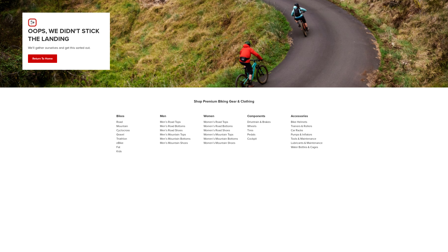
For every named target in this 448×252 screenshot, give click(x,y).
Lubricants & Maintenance (307, 143)
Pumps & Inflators (301, 134)
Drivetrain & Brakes (259, 122)
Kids (119, 151)
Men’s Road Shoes (171, 130)
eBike (119, 143)
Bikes (120, 116)
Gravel (120, 134)
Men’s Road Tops (170, 122)
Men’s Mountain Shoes (174, 143)
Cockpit (252, 139)
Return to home (42, 59)
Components (256, 116)
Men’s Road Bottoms (172, 126)
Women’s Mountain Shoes (219, 143)
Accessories (299, 116)
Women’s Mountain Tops (218, 134)
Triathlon (121, 139)
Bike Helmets (299, 122)
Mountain (122, 126)
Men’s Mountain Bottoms (175, 139)
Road (119, 122)
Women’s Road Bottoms (218, 126)
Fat (118, 147)
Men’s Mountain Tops (173, 134)
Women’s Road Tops (216, 122)
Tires (250, 130)
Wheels (251, 126)
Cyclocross (123, 130)
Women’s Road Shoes (217, 130)
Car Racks (297, 130)
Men (163, 116)
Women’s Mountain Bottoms (221, 139)
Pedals (251, 134)
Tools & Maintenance (303, 139)
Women (209, 116)
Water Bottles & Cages (304, 147)
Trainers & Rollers (301, 126)
